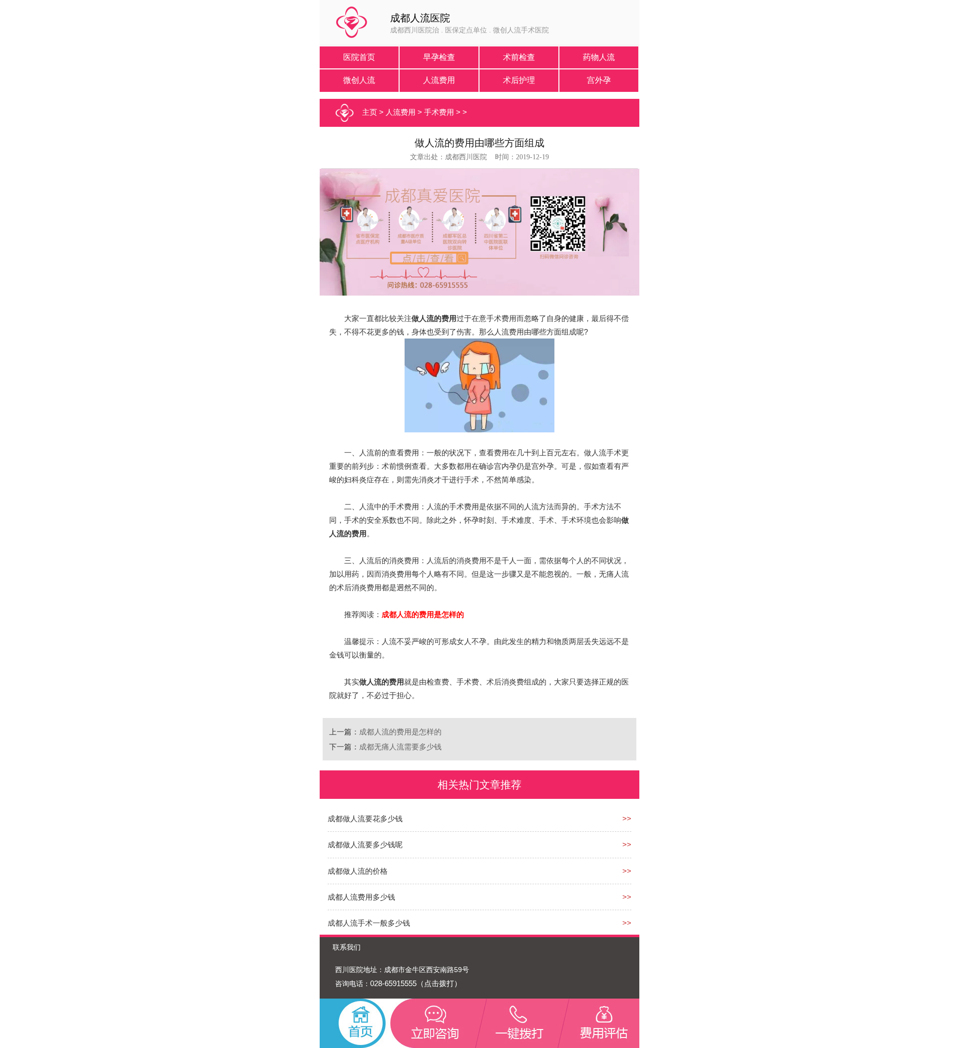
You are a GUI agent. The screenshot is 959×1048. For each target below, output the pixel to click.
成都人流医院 (420, 17)
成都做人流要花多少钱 (365, 818)
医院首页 (359, 57)
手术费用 (439, 112)
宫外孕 (599, 80)
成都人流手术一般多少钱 (369, 923)
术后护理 (519, 80)
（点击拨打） (439, 983)
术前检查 (519, 57)
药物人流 (599, 57)
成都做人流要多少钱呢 (365, 844)
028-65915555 (393, 983)
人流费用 (439, 80)
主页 (369, 112)
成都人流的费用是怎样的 (400, 731)
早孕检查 (439, 57)
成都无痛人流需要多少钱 (400, 746)
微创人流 (359, 80)
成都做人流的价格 (358, 871)
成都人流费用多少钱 (361, 897)
